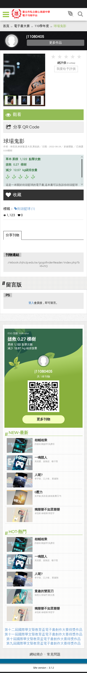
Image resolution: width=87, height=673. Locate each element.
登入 (31, 302)
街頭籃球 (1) (26, 208)
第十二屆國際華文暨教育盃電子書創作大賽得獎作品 (43, 629)
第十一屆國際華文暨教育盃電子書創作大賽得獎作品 (43, 634)
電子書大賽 (22, 26)
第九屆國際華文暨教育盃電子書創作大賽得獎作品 (43, 643)
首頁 (6, 26)
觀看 (17, 115)
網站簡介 (36, 654)
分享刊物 (12, 235)
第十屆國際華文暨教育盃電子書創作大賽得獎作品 (43, 639)
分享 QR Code (26, 127)
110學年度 (41, 26)
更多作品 (55, 43)
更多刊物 (43, 419)
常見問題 (53, 654)
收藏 (17, 195)
